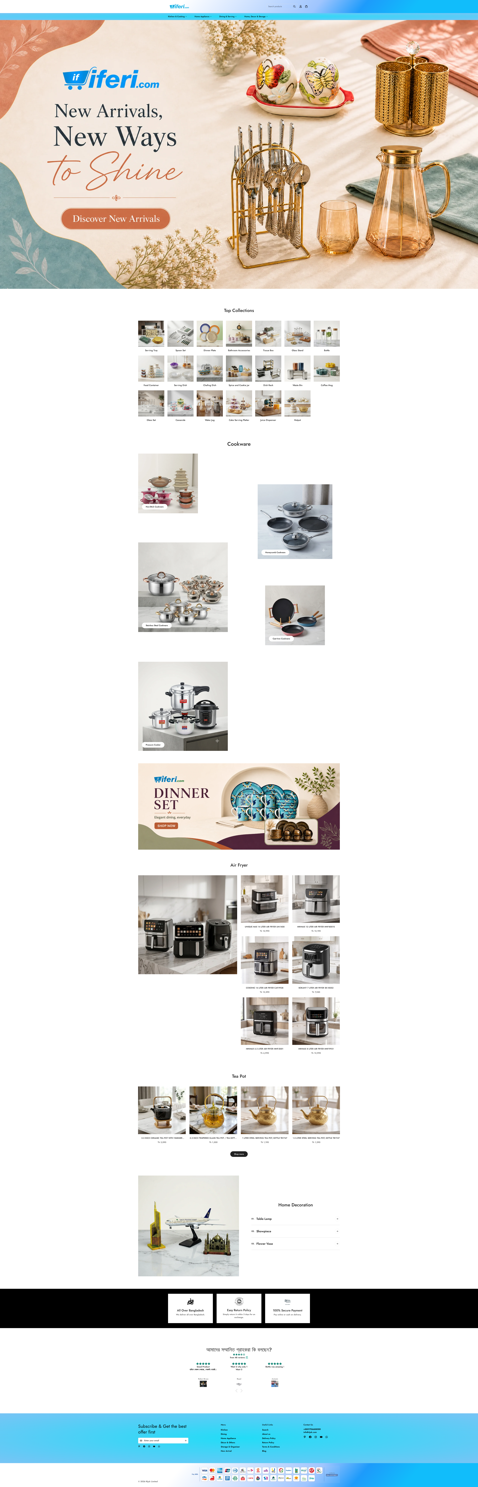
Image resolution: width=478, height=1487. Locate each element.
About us (266, 1434)
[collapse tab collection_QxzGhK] (337, 1250)
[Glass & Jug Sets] (210, 403)
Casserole (180, 420)
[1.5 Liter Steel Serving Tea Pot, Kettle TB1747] (316, 1110)
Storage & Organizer (230, 1446)
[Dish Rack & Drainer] (268, 369)
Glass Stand (297, 350)
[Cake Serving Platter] (239, 403)
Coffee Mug (327, 385)
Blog (264, 1451)
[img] (239, 1354)
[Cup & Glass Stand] (297, 334)
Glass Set (151, 420)
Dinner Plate (210, 350)
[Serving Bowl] (180, 369)
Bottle (327, 350)
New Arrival (226, 1451)
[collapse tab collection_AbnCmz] (337, 1238)
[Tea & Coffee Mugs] (327, 369)
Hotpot (297, 420)
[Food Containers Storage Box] (151, 369)
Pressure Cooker (153, 744)
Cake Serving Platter (239, 420)
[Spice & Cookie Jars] (239, 369)
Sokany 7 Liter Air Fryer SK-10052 (316, 987)
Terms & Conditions (271, 1446)
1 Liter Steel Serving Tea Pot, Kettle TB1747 (264, 1138)
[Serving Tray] (151, 334)
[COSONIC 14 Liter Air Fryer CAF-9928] (265, 960)
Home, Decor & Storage (255, 16)
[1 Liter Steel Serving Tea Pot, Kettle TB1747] (265, 1110)
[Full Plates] (210, 334)
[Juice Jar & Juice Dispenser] (268, 403)
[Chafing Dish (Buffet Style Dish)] (210, 369)
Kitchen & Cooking (176, 16)
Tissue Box (268, 350)
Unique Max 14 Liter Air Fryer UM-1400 (265, 926)
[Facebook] (144, 1446)
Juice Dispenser (268, 420)
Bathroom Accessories (239, 350)
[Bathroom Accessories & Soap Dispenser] (239, 334)
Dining (224, 1434)
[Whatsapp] (159, 1446)
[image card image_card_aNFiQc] (187, 924)
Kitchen (224, 1429)
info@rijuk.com (310, 1432)
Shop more (239, 1154)
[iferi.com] (179, 6)
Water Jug (210, 420)
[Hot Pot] (297, 403)
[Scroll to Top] (473, 1473)
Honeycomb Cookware (275, 552)
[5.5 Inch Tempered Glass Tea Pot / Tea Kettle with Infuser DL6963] (213, 1110)
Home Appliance (202, 16)
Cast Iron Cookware (281, 638)
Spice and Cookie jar (239, 385)
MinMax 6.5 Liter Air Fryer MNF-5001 (264, 1048)
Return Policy (268, 1442)
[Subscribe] (185, 1440)
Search (265, 1429)
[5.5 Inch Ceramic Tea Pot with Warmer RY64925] (162, 1110)
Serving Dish (180, 385)
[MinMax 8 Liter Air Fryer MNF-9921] (316, 1021)
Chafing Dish (209, 385)
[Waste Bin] (297, 369)
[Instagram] (149, 1446)
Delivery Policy (268, 1438)
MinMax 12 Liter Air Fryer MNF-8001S (316, 926)
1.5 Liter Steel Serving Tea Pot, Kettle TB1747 (316, 1138)
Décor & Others (228, 1442)
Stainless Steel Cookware (157, 625)
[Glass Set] (151, 403)
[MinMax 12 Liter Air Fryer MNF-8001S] (316, 899)
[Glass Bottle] (327, 334)
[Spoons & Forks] (180, 334)
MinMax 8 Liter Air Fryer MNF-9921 (316, 1048)
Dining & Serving (226, 16)
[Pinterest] (139, 1446)
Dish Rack (268, 385)
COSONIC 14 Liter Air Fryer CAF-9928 (264, 987)
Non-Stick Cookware (155, 506)
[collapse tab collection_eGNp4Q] (337, 1212)
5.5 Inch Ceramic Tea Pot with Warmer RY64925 (161, 1138)
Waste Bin (297, 385)
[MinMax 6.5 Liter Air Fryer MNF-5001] (265, 1021)
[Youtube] (154, 1446)
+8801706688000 (312, 1429)
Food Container (151, 385)
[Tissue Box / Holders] (268, 334)
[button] (306, 6)
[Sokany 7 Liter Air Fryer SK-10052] (316, 960)
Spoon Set (181, 350)
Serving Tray (151, 350)
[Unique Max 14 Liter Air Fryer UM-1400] (265, 899)
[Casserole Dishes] (180, 403)
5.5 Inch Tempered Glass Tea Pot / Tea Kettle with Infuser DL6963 (213, 1138)
